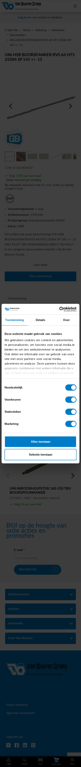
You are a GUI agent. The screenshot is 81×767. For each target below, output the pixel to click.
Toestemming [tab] (14, 320)
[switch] (70, 400)
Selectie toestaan (40, 454)
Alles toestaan (40, 441)
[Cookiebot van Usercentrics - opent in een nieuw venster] (59, 309)
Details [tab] (40, 320)
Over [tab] (66, 320)
